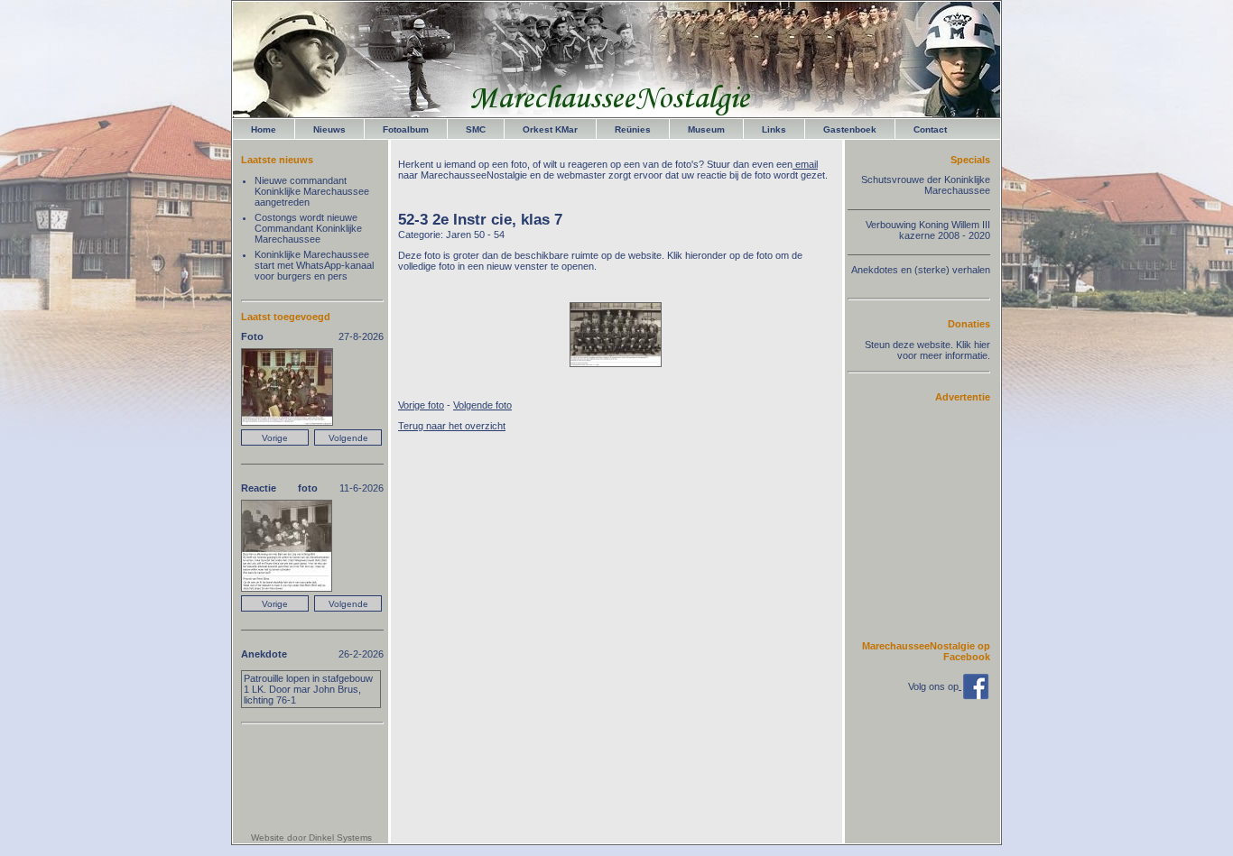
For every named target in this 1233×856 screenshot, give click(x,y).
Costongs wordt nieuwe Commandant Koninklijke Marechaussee (308, 228)
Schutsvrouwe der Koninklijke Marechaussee (925, 185)
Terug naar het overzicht (451, 425)
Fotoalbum (406, 129)
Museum (706, 129)
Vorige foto (421, 405)
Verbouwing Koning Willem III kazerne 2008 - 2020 (928, 230)
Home (263, 129)
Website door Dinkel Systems (311, 837)
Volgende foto (482, 405)
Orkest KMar (550, 129)
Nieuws (329, 129)
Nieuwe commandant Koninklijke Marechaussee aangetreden (312, 191)
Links (774, 129)
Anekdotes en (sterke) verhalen (920, 269)
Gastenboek (849, 129)
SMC (476, 129)
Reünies (633, 129)
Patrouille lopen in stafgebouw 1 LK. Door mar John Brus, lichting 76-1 (308, 689)
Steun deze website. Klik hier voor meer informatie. (927, 350)
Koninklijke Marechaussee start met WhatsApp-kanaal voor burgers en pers (314, 265)
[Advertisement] (936, 520)
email (805, 164)
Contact (930, 129)
